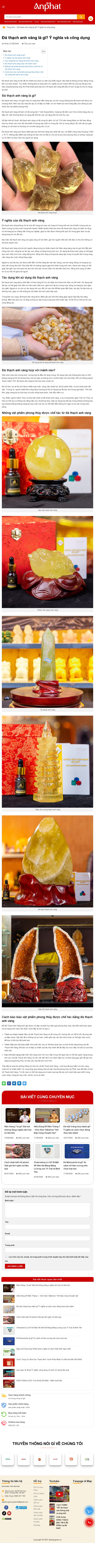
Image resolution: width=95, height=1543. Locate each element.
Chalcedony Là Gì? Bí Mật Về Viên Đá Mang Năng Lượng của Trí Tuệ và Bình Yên (49, 1328)
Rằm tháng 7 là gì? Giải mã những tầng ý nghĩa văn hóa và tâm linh (43, 1285)
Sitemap (37, 1525)
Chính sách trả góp (38, 1520)
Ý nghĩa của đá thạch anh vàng (17, 58)
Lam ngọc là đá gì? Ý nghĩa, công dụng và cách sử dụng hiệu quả (42, 1370)
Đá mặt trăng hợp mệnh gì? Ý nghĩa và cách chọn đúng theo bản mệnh (45, 1306)
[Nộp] (81, 16)
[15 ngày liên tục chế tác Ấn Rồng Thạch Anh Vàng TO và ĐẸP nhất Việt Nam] (59, 1494)
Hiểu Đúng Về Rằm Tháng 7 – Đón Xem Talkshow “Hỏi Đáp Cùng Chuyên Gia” (47, 1296)
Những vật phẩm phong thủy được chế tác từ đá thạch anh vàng (24, 67)
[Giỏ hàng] (90, 18)
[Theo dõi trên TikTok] (4, 1513)
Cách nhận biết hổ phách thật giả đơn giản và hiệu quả (38, 1317)
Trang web (9, 1245)
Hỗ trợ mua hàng (38, 1488)
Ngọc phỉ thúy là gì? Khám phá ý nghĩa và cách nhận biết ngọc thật (43, 1349)
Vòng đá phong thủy (64, 21)
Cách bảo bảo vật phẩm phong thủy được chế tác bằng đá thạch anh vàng (24, 73)
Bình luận (9, 1200)
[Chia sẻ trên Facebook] (9, 1083)
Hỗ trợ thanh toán (39, 1494)
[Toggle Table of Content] (42, 51)
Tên (6, 1222)
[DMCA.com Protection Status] (6, 1519)
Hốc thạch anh (78, 21)
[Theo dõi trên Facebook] (6, 1507)
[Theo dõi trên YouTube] (9, 1513)
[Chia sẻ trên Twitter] (14, 1083)
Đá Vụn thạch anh (11, 21)
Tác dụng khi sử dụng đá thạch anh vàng (21, 61)
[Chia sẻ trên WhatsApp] (4, 1083)
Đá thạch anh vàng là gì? (15, 55)
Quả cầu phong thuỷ (25, 21)
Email (7, 1234)
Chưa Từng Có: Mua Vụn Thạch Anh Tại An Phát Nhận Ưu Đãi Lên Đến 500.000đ (49, 1359)
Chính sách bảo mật (38, 1507)
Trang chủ (10, 27)
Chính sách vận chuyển (38, 1514)
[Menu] (3, 7)
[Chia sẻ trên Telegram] (24, 1083)
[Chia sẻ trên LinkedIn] (19, 1083)
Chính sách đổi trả (38, 1501)
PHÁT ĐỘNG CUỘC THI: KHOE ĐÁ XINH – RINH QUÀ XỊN (39, 1381)
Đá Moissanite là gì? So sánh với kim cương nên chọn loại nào (41, 1338)
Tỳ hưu (36, 21)
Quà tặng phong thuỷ (48, 21)
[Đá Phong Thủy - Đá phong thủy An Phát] (47, 6)
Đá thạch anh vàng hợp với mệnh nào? (21, 64)
